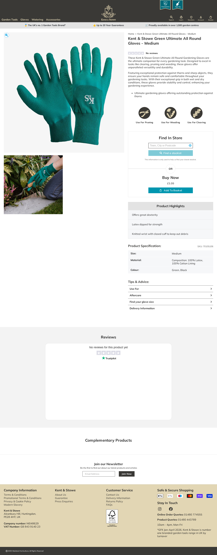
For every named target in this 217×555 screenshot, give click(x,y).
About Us (60, 494)
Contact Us (112, 494)
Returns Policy (114, 501)
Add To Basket (173, 190)
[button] (210, 18)
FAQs (109, 504)
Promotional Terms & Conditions (22, 498)
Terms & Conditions (15, 494)
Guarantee (61, 498)
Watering (37, 19)
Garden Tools (10, 19)
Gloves (24, 19)
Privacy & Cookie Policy (17, 501)
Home (131, 33)
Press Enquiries (64, 501)
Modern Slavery (13, 504)
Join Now (127, 473)
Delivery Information (118, 498)
